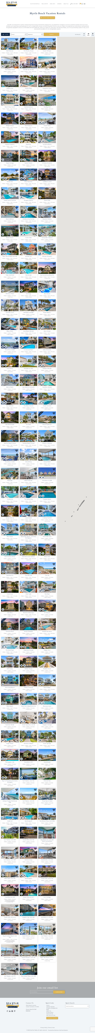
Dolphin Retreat (47, 368)
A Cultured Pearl (28, 349)
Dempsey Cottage (28, 312)
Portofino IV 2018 (47, 480)
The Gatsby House (10, 69)
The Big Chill (47, 107)
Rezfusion (56, 1030)
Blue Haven (47, 293)
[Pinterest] (15, 1011)
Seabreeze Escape (28, 650)
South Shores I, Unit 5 (28, 936)
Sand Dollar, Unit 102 (10, 957)
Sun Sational (9, 405)
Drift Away (10, 668)
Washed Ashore (28, 107)
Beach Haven (9, 237)
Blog (47, 1009)
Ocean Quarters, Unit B (28, 724)
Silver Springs (47, 743)
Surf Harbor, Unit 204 (10, 839)
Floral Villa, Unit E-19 (10, 917)
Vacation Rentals (35, 3)
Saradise (47, 69)
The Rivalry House (28, 50)
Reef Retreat (9, 50)
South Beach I (47, 312)
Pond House (47, 762)
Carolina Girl (9, 575)
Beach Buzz (10, 331)
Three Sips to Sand (47, 801)
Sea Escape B (28, 821)
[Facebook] (7, 1011)
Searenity (28, 144)
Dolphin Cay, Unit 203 (28, 917)
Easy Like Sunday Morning (10, 256)
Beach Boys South (10, 107)
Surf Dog (28, 293)
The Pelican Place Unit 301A (47, 821)
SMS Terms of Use (50, 1015)
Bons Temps (47, 331)
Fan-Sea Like (28, 575)
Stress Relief (47, 461)
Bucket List (28, 256)
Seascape (9, 480)
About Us (65, 3)
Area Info (52, 3)
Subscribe (59, 992)
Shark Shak (47, 200)
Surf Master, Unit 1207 (10, 859)
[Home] (11, 3)
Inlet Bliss (10, 612)
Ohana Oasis (28, 88)
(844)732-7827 (33, 1009)
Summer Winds (10, 724)
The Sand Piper (10, 650)
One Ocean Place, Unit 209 (28, 976)
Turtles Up (10, 499)
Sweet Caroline (47, 405)
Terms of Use (51, 1027)
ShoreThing (28, 461)
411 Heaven (47, 612)
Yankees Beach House (28, 443)
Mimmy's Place (10, 293)
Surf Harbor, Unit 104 (28, 780)
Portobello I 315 (10, 762)
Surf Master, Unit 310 (47, 936)
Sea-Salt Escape (9, 424)
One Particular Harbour (28, 556)
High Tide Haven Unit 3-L (47, 957)
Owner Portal (52, 1018)
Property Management (52, 1008)
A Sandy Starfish (47, 517)
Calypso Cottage (47, 724)
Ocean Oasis (47, 125)
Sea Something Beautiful (47, 275)
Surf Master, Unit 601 (28, 801)
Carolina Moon (10, 631)
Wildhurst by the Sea (28, 219)
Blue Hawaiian (28, 181)
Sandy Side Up (10, 517)
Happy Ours (47, 650)
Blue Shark (10, 536)
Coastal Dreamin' (10, 144)
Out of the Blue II (10, 687)
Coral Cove (10, 594)
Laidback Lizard (47, 181)
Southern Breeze (47, 387)
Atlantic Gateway (47, 443)
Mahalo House (28, 668)
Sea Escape (28, 275)
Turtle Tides (28, 237)
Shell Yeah (28, 594)
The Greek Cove (47, 536)
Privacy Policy (49, 1012)
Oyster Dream (28, 163)
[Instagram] (12, 1011)
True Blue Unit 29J (10, 897)
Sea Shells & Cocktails (28, 387)
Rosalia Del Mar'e (47, 631)
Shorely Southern (47, 256)
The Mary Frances (28, 405)
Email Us (28, 1010)
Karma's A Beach (28, 743)
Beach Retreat (28, 480)
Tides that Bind (10, 275)
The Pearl (47, 594)
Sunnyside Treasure (47, 237)
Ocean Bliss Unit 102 (28, 839)
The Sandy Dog (28, 499)
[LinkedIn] (10, 1011)
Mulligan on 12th (28, 368)
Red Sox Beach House (10, 443)
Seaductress (10, 88)
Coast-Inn (10, 821)
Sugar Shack (9, 743)
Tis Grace (28, 424)
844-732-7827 (75, 3)
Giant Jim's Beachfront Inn (28, 706)
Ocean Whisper (47, 50)
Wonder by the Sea (28, 69)
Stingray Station (28, 200)
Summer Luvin (10, 312)
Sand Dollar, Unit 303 (47, 859)
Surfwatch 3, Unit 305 (47, 917)
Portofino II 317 (28, 762)
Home (47, 1005)
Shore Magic (47, 687)
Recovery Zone (47, 706)
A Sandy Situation (47, 163)
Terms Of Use (49, 1013)
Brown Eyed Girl (47, 424)
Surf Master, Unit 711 (9, 976)
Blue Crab (47, 556)
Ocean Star (10, 181)
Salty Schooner (47, 349)
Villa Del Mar (47, 780)
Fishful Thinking (28, 687)
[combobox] (77, 1006)
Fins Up (47, 575)
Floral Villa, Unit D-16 (47, 878)
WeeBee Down (47, 668)
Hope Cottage (10, 163)
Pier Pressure (28, 125)
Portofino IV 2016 (10, 461)
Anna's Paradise (28, 631)
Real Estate (45, 3)
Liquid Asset (28, 517)
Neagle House (10, 125)
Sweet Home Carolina (10, 200)
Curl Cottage (47, 897)
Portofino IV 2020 (10, 349)
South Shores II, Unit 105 (28, 957)
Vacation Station (47, 219)
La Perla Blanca (47, 144)
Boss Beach (10, 706)
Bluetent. (65, 1030)
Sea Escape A (28, 878)
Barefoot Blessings (28, 612)
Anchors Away (28, 859)
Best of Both (9, 387)
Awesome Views (47, 88)
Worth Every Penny (10, 556)
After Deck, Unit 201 (9, 878)
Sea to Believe (10, 219)
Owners (59, 3)
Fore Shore (10, 368)
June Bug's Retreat (28, 331)
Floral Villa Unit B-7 (28, 897)
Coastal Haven (47, 499)
